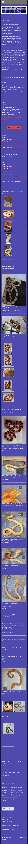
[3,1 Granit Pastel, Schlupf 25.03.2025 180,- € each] (19, 706)
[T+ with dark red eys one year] (8, 238)
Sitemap (4, 839)
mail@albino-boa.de (8, 829)
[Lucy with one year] (8, 214)
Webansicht (23, 837)
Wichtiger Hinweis (8, 809)
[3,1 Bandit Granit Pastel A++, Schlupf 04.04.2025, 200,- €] (8, 728)
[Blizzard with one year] (8, 201)
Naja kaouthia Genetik (14, 127)
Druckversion (7, 837)
